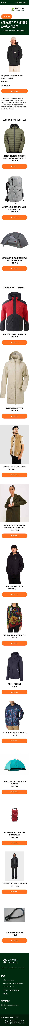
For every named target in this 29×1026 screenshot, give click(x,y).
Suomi (4, 2)
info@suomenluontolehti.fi (21, 2)
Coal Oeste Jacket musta (14, 586)
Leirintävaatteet (14, 76)
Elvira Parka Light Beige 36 (14, 408)
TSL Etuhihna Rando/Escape (14, 932)
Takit (20, 76)
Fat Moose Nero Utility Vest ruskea (14, 467)
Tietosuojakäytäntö (11, 1023)
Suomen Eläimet (9, 987)
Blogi (5, 994)
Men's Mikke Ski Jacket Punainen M (14, 334)
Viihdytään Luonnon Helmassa (13, 983)
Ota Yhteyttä (13, 1021)
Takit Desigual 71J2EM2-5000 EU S (14, 635)
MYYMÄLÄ (7, 16)
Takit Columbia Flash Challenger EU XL (14, 733)
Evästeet (21, 1021)
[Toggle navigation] (3, 9)
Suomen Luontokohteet (11, 990)
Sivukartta (21, 1023)
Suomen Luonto (9, 980)
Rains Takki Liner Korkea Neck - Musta (14, 884)
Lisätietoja (14, 91)
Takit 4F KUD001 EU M (14, 684)
